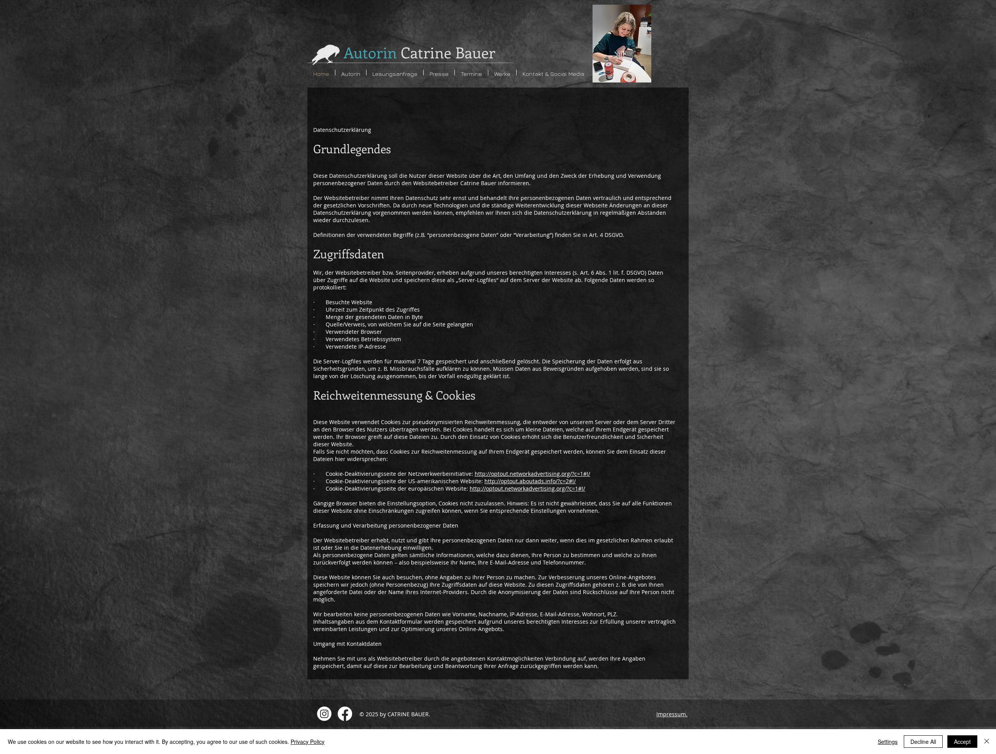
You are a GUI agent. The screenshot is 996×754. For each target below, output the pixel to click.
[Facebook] (345, 714)
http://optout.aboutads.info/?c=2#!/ (530, 481)
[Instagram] (324, 714)
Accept (962, 741)
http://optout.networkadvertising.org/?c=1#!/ (532, 473)
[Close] (986, 741)
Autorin (419, 52)
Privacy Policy (307, 741)
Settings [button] (888, 741)
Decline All (923, 741)
